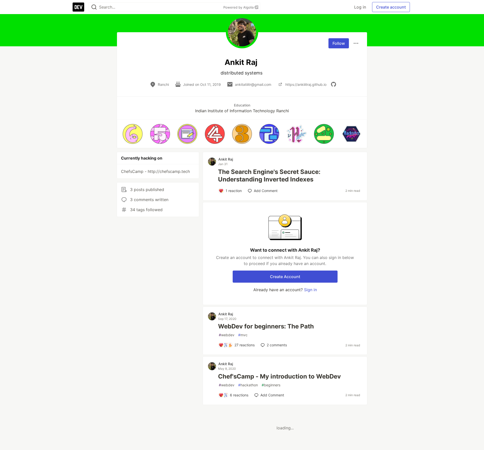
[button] (132, 134)
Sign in (310, 289)
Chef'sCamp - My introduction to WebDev (279, 376)
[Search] (94, 7)
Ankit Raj (225, 159)
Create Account (285, 276)
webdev (226, 335)
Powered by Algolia (239, 7)
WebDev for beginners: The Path (266, 326)
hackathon (248, 385)
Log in (360, 7)
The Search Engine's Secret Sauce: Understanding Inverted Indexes (269, 175)
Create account (391, 7)
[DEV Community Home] (78, 7)
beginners (271, 385)
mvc (243, 335)
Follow (338, 43)
